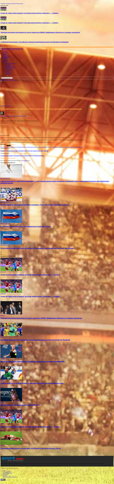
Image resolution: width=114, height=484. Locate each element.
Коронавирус (8, 64)
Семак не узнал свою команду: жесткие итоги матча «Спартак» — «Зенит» (29, 13)
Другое (5, 62)
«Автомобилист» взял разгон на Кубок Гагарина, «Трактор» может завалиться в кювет (34, 205)
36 (1, 187)
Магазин (5, 51)
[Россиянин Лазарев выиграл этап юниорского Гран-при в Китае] (11, 222)
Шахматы (7, 72)
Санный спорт (8, 70)
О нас (4, 470)
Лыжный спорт (9, 68)
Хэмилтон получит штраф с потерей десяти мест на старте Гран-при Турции (24, 151)
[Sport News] (11, 3)
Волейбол (5, 58)
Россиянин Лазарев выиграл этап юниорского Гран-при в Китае (25, 226)
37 (1, 208)
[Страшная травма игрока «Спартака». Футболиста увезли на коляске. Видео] (11, 444)
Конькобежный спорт (10, 67)
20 (1, 409)
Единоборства (7, 57)
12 (1, 300)
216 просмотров (4, 116)
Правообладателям (7, 473)
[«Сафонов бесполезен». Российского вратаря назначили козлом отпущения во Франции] (3, 39)
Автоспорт (6, 60)
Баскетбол (5, 55)
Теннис (5, 59)
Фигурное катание (9, 66)
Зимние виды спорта (10, 63)
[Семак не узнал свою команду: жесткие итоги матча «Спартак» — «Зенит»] (3, 10)
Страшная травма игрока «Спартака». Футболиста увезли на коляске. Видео (30, 448)
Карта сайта (5, 474)
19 (1, 252)
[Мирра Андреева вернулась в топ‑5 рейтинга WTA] (11, 401)
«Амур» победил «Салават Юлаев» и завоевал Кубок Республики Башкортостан (31, 383)
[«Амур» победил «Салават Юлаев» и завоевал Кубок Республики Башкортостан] (11, 379)
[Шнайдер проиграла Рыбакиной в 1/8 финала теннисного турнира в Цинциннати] (11, 357)
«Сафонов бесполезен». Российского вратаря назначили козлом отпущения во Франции (34, 42)
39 (1, 230)
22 (1, 387)
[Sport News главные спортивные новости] (12, 461)
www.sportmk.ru (10, 144)
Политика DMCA (7, 471)
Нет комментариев (21, 116)
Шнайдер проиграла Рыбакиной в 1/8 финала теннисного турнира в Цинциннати (32, 361)
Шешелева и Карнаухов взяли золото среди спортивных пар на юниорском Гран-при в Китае (37, 248)
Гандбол (7, 71)
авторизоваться (26, 160)
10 (1, 322)
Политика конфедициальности (10, 477)
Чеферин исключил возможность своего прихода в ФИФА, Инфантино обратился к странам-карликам (40, 32)
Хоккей (5, 54)
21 (1, 344)
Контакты (5, 475)
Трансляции (8, 74)
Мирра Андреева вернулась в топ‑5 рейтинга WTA (20, 405)
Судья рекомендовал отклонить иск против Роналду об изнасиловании (22, 155)
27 (1, 430)
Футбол (5, 53)
